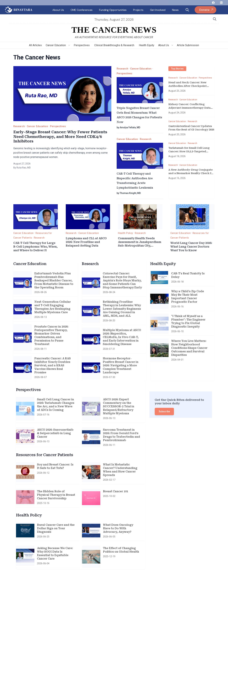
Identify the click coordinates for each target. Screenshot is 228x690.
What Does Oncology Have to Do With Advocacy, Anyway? (118, 528)
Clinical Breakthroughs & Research (114, 45)
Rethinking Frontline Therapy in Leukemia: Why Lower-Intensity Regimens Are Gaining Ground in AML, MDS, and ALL (122, 308)
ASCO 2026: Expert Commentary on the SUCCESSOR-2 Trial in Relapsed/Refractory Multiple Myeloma (118, 406)
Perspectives (82, 45)
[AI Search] (187, 9)
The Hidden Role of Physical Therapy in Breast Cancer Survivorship (56, 495)
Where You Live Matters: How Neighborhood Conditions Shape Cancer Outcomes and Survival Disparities (189, 347)
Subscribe (164, 411)
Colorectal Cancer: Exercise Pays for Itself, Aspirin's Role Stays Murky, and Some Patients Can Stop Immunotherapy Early (122, 280)
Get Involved (157, 10)
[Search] (215, 19)
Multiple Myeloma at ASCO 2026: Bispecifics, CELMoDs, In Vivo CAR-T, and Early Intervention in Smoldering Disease (122, 337)
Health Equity (146, 45)
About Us (58, 10)
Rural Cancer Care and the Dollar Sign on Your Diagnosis (56, 528)
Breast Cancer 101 (115, 491)
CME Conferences (81, 10)
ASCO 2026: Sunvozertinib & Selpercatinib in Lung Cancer (55, 433)
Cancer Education (56, 45)
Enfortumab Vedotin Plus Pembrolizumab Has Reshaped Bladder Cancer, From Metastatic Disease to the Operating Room (53, 280)
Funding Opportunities (113, 10)
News (175, 10)
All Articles (35, 45)
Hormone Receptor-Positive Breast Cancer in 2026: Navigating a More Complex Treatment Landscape (120, 365)
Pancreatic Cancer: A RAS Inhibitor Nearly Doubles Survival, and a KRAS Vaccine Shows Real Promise (52, 365)
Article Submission (188, 45)
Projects (138, 10)
